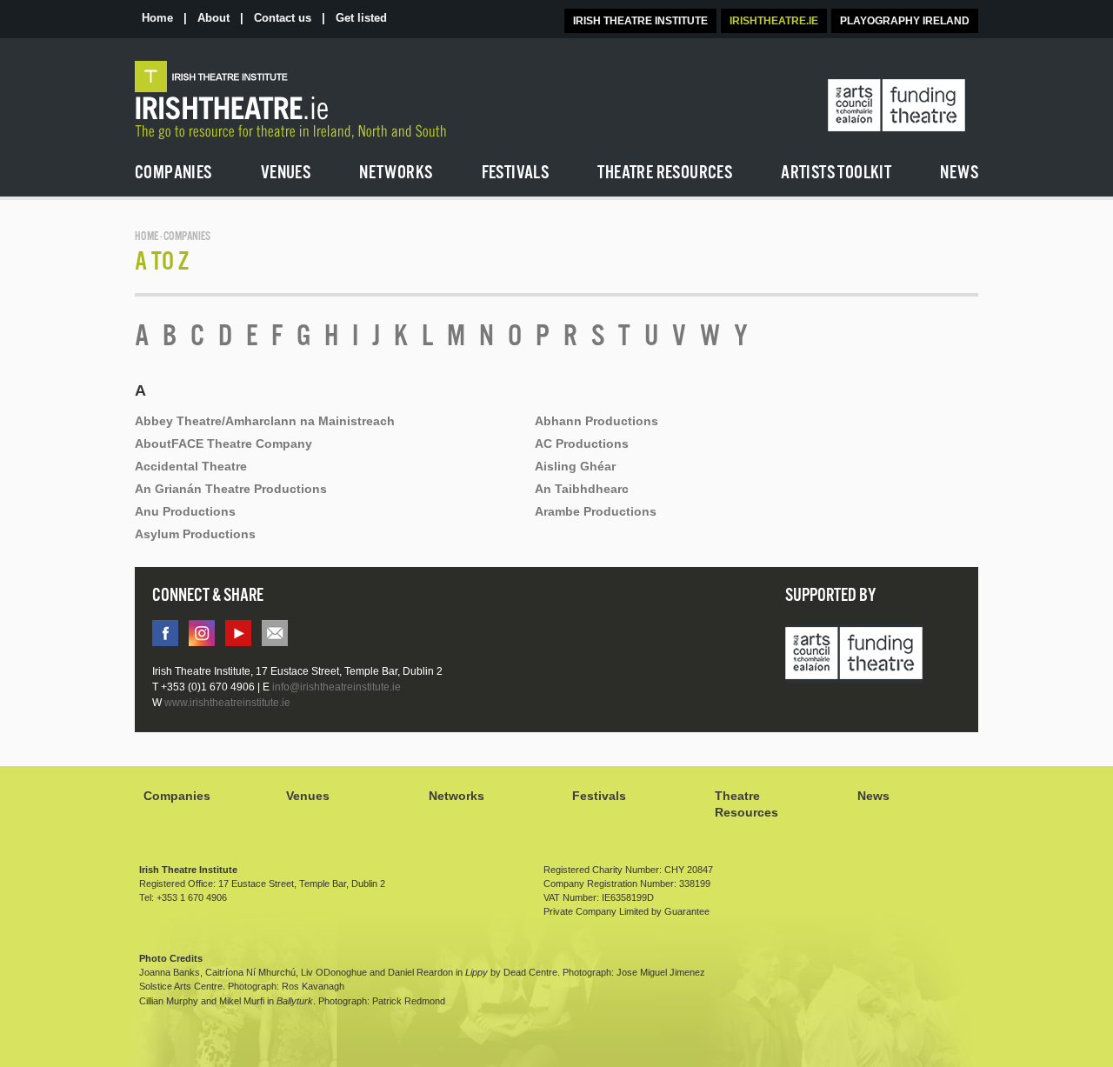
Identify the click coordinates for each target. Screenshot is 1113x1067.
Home (157, 17)
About (213, 17)
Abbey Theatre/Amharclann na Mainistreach (265, 421)
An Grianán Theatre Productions (231, 489)
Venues (308, 796)
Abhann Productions (596, 421)
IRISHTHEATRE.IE (774, 21)
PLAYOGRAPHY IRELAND (905, 21)
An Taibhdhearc (582, 489)
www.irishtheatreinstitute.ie (227, 703)
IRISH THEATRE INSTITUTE (640, 21)
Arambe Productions (595, 511)
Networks (456, 796)
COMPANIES (186, 237)
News (873, 796)
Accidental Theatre (191, 466)
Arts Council (854, 654)
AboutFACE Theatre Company (223, 443)
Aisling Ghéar (575, 466)
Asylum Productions (195, 534)
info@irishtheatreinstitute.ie (275, 633)
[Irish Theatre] (336, 100)
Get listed (361, 17)
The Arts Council (896, 106)
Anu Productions (185, 511)
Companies (176, 796)
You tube (238, 633)
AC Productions (582, 443)
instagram (202, 633)
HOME (146, 237)
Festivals (599, 796)
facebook (165, 633)
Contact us (282, 17)
